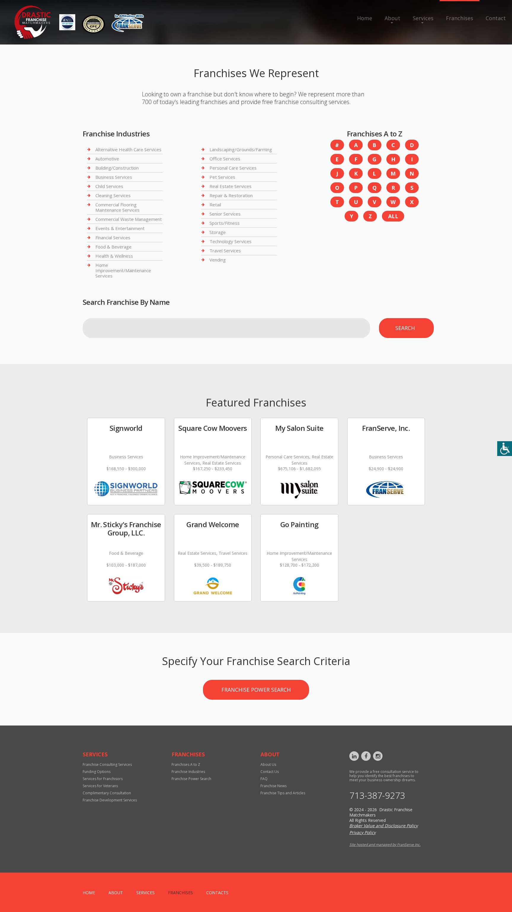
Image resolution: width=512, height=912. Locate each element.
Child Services (109, 186)
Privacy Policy (362, 832)
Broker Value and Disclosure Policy (383, 825)
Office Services (224, 159)
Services (423, 18)
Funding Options (97, 771)
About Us (268, 764)
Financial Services (112, 237)
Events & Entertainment (120, 228)
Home (364, 18)
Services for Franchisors (103, 778)
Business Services (113, 177)
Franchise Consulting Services (107, 764)
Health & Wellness (114, 256)
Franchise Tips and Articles (282, 792)
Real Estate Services (230, 186)
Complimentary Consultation (107, 792)
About (392, 18)
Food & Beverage (113, 247)
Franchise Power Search (256, 689)
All (393, 216)
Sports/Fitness (224, 223)
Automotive (107, 159)
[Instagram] (378, 756)
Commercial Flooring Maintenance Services (117, 207)
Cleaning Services (113, 195)
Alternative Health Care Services (128, 149)
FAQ (264, 778)
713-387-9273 (377, 795)
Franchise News (273, 785)
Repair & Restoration (231, 195)
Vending (217, 260)
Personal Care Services (233, 168)
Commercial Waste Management (128, 219)
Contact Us (269, 771)
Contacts (217, 892)
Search (405, 327)
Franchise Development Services (110, 800)
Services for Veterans (100, 785)
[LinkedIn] (354, 756)
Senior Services (225, 214)
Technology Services (230, 241)
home (89, 892)
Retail (215, 205)
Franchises (459, 18)
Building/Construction (117, 168)
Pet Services (222, 177)
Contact (496, 18)
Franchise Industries (188, 771)
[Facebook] (366, 756)
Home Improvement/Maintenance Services (123, 270)
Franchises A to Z (186, 764)
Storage (217, 232)
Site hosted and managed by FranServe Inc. (384, 844)
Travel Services (225, 250)
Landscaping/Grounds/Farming (240, 149)
